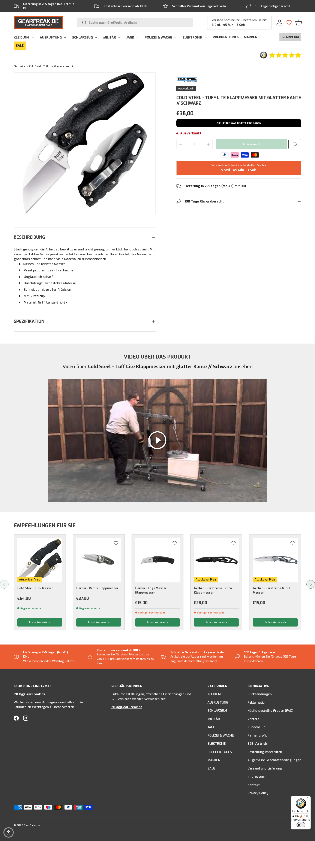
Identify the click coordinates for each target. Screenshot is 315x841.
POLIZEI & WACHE (158, 37)
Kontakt (254, 785)
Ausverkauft (252, 144)
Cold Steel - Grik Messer (35, 588)
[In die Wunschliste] (295, 144)
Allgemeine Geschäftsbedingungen (274, 760)
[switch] (301, 824)
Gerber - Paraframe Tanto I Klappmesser (213, 590)
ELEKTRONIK (192, 37)
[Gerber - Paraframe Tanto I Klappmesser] (216, 560)
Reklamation (257, 702)
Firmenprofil (257, 735)
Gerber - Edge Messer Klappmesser (150, 590)
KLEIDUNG (21, 37)
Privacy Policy (258, 793)
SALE (20, 45)
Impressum (256, 776)
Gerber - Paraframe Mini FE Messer (272, 590)
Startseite (19, 66)
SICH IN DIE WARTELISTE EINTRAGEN (239, 123)
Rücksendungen (260, 694)
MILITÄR (109, 37)
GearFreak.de (32, 825)
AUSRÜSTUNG (51, 37)
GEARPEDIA (290, 37)
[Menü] (308, 798)
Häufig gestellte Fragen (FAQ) (270, 711)
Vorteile (254, 719)
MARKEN (250, 37)
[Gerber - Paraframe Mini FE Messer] (275, 560)
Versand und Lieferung (265, 768)
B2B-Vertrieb (257, 743)
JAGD (130, 37)
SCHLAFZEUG (82, 37)
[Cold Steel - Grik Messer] (39, 560)
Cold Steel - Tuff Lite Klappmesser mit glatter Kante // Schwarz (53, 66)
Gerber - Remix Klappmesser (97, 588)
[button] (298, 22)
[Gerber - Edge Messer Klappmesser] (157, 560)
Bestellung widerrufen (265, 752)
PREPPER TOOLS (226, 37)
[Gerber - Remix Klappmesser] (98, 560)
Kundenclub (257, 727)
